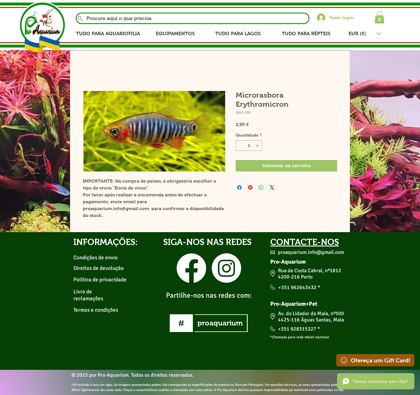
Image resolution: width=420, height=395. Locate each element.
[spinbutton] (249, 146)
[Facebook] (191, 268)
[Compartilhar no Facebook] (239, 188)
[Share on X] (272, 188)
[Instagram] (226, 268)
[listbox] (365, 33)
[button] (379, 17)
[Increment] (257, 146)
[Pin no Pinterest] (250, 188)
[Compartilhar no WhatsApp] (261, 188)
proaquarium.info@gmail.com (311, 252)
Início (89, 70)
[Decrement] (240, 146)
